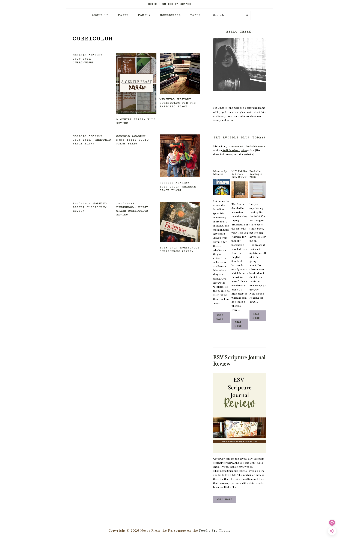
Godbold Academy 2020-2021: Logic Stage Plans (132, 140)
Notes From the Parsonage (169, 3)
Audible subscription (234, 150)
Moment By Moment (220, 173)
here (233, 120)
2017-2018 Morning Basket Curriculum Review (90, 207)
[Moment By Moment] (221, 187)
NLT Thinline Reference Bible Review (239, 174)
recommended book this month (246, 146)
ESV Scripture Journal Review (239, 360)
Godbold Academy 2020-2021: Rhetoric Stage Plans (92, 140)
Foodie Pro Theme (215, 531)
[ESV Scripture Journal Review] (239, 413)
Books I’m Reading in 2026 (255, 174)
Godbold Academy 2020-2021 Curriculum (87, 59)
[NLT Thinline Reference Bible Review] (239, 189)
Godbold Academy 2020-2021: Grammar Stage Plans (178, 186)
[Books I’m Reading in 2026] (257, 189)
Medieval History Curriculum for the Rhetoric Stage (178, 103)
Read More (220, 317)
